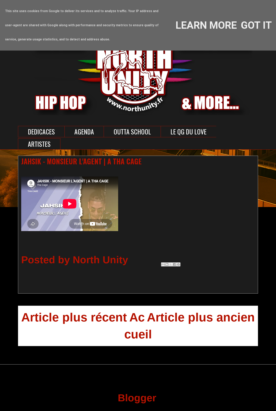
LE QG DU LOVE (188, 131)
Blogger (137, 398)
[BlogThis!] (167, 264)
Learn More (206, 25)
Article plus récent (74, 317)
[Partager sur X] (171, 264)
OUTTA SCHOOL (132, 131)
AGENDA (84, 131)
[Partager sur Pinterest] (178, 264)
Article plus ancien (201, 317)
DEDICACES (41, 131)
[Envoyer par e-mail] (163, 264)
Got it (256, 25)
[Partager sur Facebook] (175, 264)
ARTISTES (39, 144)
